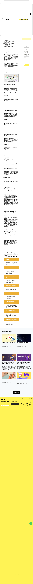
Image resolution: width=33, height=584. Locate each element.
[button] (29, 39)
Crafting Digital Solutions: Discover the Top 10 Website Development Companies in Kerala (24, 344)
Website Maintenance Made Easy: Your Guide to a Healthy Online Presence (8, 344)
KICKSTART (23, 19)
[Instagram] (4, 405)
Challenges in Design (7, 44)
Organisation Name (26, 54)
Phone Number (26, 51)
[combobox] (25, 53)
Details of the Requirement (25, 57)
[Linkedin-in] (6, 405)
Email (25, 48)
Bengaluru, (6, 49)
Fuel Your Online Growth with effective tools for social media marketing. (23, 381)
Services (22, 401)
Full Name (25, 45)
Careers (26, 403)
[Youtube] (8, 405)
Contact (26, 405)
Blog (26, 401)
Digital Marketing (11, 63)
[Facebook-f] (2, 405)
